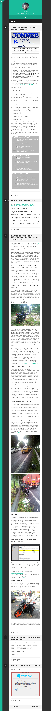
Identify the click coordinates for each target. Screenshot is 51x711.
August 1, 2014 (16, 229)
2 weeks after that (33, 363)
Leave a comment (17, 701)
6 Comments (15, 195)
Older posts (15, 706)
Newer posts (35, 706)
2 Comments (15, 660)
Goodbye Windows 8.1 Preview (25, 666)
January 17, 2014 (16, 659)
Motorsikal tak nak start (23, 200)
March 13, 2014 (16, 630)
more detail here (24, 363)
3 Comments (15, 632)
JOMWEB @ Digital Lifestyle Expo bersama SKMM (24, 28)
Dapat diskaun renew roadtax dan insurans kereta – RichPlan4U (25, 238)
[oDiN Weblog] (25, 6)
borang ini (23, 577)
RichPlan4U (31, 245)
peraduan (22, 243)
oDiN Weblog (25, 12)
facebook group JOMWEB (26, 84)
